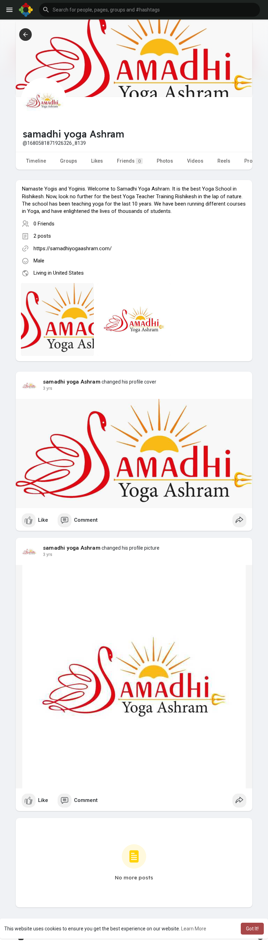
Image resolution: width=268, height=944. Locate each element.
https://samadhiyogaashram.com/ (73, 248)
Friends (129, 161)
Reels (223, 161)
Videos (195, 161)
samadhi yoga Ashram (71, 382)
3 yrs (47, 388)
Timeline (36, 161)
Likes (97, 161)
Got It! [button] (252, 928)
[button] (149, 10)
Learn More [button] (193, 928)
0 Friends (44, 224)
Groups (68, 161)
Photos (165, 161)
